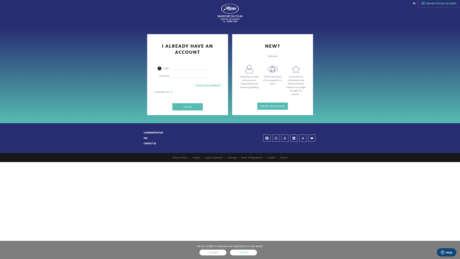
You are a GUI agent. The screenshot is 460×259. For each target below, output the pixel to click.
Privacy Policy (180, 157)
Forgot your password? (208, 85)
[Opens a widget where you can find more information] (446, 252)
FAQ (146, 138)
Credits (196, 157)
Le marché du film (153, 132)
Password (164, 75)
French (284, 157)
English (271, 157)
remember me (162, 92)
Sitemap (232, 157)
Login (166, 68)
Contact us (150, 143)
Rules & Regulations (252, 157)
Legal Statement (214, 157)
